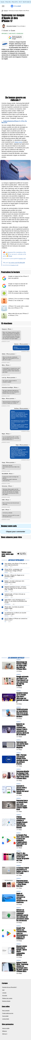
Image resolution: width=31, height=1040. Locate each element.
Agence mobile (5, 1028)
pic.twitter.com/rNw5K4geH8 (17, 262)
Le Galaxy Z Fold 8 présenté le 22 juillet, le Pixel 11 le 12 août (22, 870)
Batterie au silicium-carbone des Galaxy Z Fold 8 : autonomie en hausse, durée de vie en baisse (22, 729)
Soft (17, 6)
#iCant (10, 256)
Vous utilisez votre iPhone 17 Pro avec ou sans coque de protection (16, 564)
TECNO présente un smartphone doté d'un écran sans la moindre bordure (22, 712)
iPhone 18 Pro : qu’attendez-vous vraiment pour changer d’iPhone (13, 570)
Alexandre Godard (11, 26)
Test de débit (5, 1016)
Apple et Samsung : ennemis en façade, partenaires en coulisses (21, 898)
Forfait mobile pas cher (7, 1013)
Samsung (20, 33)
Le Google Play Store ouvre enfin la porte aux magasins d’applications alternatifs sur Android (22, 840)
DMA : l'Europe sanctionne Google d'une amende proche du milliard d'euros (22, 759)
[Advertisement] (15, 78)
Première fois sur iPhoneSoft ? (9, 987)
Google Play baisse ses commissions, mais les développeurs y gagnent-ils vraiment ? (22, 933)
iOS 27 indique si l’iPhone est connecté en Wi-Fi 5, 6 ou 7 (16, 619)
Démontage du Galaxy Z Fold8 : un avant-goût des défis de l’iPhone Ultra (21, 665)
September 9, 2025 (22, 258)
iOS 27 (20, 1)
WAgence (4, 1031)
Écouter (13, 30)
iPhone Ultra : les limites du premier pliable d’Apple (14, 607)
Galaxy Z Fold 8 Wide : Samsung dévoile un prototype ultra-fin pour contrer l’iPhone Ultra (22, 967)
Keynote (2, 1)
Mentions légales (6, 1001)
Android (6, 10)
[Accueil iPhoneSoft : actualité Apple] (2, 10)
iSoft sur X (4, 1033)
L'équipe (4, 992)
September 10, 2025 (14, 265)
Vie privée (4, 995)
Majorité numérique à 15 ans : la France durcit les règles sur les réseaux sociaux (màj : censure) (15, 588)
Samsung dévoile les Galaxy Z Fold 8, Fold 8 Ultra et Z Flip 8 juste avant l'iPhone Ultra (22, 774)
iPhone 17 (5, 33)
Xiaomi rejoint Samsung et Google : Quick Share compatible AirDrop (21, 950)
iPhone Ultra (8, 1)
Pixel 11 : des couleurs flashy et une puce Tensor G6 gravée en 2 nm (22, 856)
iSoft (3, 990)
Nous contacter (5, 1010)
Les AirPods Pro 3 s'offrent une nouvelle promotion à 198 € (15, 613)
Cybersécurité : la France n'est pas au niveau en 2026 (15, 594)
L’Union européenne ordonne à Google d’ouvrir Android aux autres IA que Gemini (22, 822)
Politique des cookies (7, 998)
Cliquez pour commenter (15, 532)
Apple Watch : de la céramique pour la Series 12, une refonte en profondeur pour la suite (16, 601)
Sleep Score (18, 142)
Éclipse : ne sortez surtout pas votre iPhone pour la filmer (14, 581)
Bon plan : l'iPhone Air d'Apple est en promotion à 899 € (14, 575)
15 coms (5, 30)
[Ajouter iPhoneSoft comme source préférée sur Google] (15, 37)
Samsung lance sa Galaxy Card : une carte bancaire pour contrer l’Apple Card (22, 805)
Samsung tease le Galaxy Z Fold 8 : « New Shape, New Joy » (22, 883)
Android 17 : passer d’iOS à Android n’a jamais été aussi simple (22, 789)
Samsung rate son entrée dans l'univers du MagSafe (22, 744)
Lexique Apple (5, 1018)
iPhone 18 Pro (15, 1)
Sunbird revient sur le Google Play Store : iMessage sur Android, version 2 (22, 697)
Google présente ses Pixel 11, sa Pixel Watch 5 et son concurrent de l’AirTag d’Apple (22, 681)
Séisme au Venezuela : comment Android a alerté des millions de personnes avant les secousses (22, 915)
